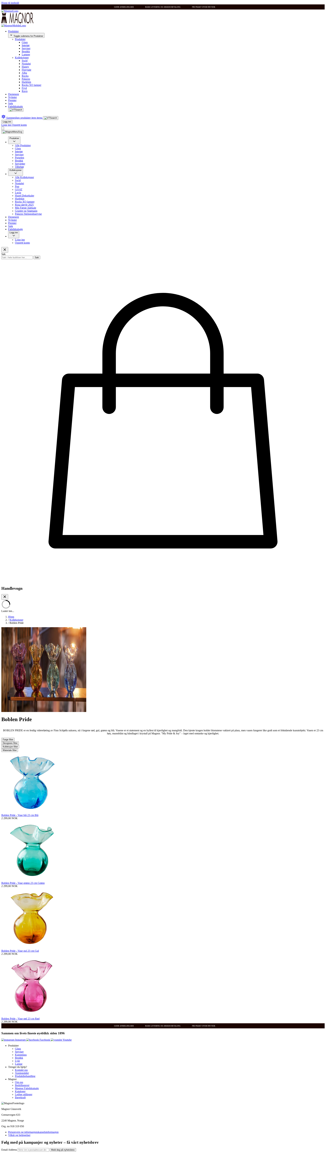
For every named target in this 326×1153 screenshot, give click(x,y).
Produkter (13, 31)
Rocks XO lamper (31, 85)
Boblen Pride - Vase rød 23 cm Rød (20, 1018)
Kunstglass (21, 1054)
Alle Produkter (23, 145)
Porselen (19, 157)
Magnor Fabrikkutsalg (27, 1088)
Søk (37, 257)
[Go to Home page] (9, 10)
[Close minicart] (4, 597)
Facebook (45, 1039)
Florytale (26, 69)
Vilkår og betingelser (19, 1135)
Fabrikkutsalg (15, 106)
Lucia (18, 192)
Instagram (20, 1039)
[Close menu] (4, 250)
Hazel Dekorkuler (24, 195)
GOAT (18, 189)
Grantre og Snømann (26, 210)
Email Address (9, 1149)
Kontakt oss (21, 1070)
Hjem (11, 616)
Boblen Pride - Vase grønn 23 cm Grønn (23, 883)
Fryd (24, 88)
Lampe (18, 1063)
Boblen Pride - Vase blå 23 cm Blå (19, 815)
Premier (12, 100)
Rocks (25, 75)
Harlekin (26, 82)
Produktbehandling (25, 1076)
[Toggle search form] (15, 110)
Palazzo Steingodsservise (28, 213)
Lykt (17, 1060)
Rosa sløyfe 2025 (24, 204)
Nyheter (12, 97)
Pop (17, 186)
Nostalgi (26, 63)
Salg (10, 103)
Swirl (25, 60)
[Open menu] (12, 132)
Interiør (26, 45)
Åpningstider (22, 1073)
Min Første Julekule (25, 207)
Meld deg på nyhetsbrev (63, 1150)
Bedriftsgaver (22, 1085)
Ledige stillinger (23, 1094)
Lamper (26, 54)
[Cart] (2, 128)
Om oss (19, 1082)
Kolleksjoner (22, 57)
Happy (25, 66)
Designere (13, 94)
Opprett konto (19, 124)
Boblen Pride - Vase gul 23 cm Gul (20, 950)
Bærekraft (20, 1097)
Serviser (26, 48)
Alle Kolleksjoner (24, 177)
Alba (24, 72)
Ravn (25, 91)
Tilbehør (19, 166)
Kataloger (20, 1091)
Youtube (67, 1039)
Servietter (20, 163)
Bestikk (26, 51)
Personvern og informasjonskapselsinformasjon (33, 1132)
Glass (25, 42)
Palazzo (26, 78)
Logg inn (7, 121)
